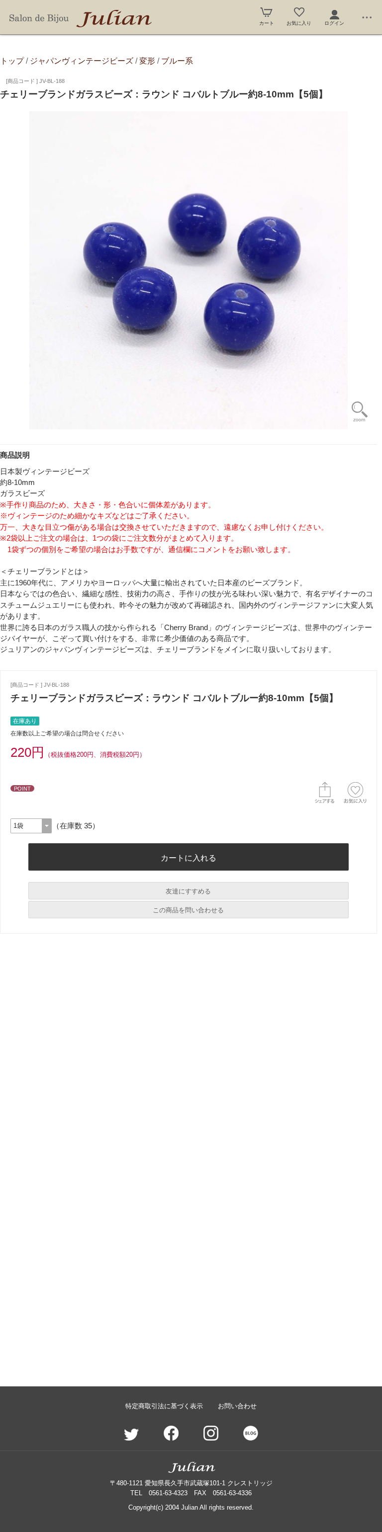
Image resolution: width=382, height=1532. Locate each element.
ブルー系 (177, 60)
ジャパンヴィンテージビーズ (81, 60)
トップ (12, 60)
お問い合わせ (237, 1406)
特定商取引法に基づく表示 (164, 1406)
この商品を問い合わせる (188, 910)
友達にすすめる (188, 891)
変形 (147, 60)
